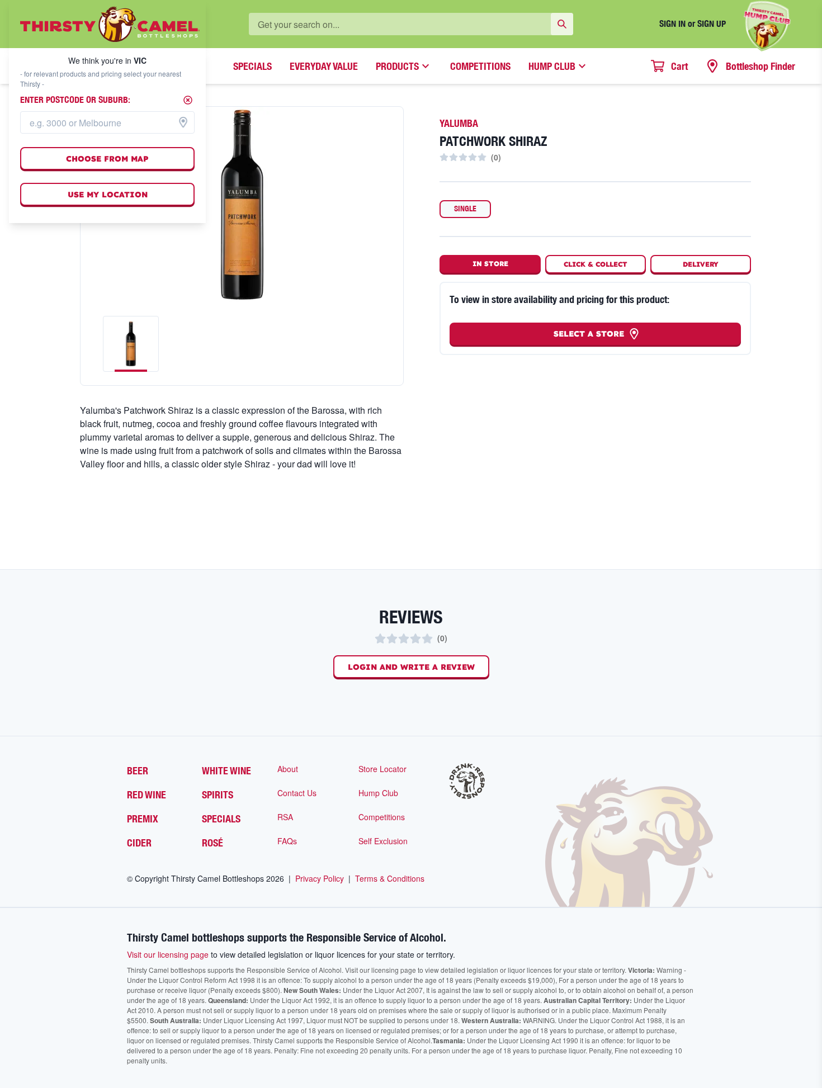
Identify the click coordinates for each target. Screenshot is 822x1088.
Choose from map (107, 159)
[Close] (188, 100)
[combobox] (107, 122)
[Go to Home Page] (110, 24)
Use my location (108, 195)
